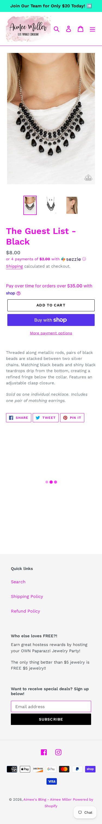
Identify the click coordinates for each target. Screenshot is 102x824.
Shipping (14, 266)
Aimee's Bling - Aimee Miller (47, 799)
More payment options (51, 333)
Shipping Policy (27, 596)
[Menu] (92, 29)
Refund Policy (25, 611)
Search (18, 581)
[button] (51, 259)
